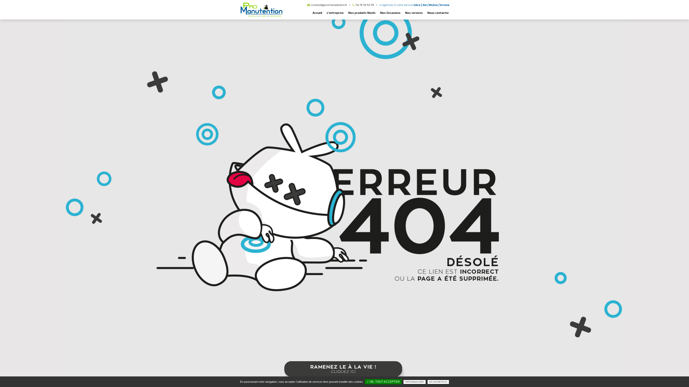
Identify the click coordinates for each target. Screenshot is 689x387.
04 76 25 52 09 (365, 5)
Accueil (317, 13)
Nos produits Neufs (362, 13)
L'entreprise (335, 13)
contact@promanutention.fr (329, 5)
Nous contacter (438, 13)
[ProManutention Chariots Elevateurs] (262, 17)
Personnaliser (414, 382)
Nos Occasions (390, 13)
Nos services (414, 13)
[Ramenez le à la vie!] (344, 372)
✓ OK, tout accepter (383, 381)
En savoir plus (438, 382)
